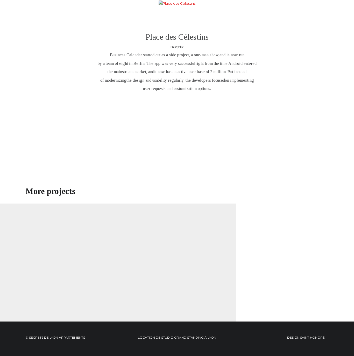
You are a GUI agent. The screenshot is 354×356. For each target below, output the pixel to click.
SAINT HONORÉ (312, 337)
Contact (236, 13)
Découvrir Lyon (172, 13)
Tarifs (194, 13)
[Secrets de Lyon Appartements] (29, 12)
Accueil (117, 13)
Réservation (213, 13)
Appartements (141, 13)
